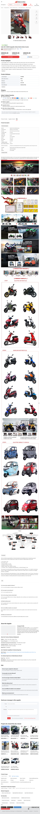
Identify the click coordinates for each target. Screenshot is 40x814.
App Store (4, 807)
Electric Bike (22, 780)
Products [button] (10, 4)
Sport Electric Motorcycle (29, 792)
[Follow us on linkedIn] (28, 808)
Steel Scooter (13, 800)
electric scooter (3, 780)
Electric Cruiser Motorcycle (6, 792)
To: (6, 706)
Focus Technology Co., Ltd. (13, 811)
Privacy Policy (36, 811)
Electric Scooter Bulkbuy (20, 802)
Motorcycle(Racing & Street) (34, 778)
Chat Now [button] (30, 56)
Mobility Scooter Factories (26, 797)
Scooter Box (20, 800)
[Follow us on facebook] (32, 807)
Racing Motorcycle (28, 652)
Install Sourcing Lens (6, 808)
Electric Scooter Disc (27, 800)
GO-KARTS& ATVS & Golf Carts (15, 782)
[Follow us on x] (33, 807)
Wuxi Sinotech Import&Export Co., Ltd (10, 48)
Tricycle (4, 653)
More (2, 804)
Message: (5, 709)
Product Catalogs (16, 776)
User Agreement (25, 811)
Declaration (31, 811)
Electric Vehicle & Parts (13, 7)
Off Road (12, 780)
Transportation (6, 7)
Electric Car (34, 652)
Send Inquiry (10, 56)
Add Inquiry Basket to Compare (20, 40)
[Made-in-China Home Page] (20, 2)
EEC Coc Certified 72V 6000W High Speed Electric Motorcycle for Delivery (15, 752)
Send (9, 718)
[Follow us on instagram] (35, 807)
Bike (30, 782)
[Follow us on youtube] (36, 807)
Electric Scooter (28, 7)
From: (6, 703)
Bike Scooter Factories (5, 797)
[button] (1, 1)
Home (2, 7)
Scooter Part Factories (5, 800)
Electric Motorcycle (22, 7)
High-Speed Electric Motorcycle (18, 792)
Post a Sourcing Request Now (30, 718)
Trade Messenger (17, 807)
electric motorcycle (14, 778)
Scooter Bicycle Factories (15, 797)
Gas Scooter (22, 652)
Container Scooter (5, 802)
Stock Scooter (12, 802)
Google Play (10, 807)
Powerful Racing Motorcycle (24, 782)
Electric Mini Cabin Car (4, 782)
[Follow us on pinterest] (38, 807)
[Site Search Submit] (25, 5)
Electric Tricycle (22, 778)
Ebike (2, 653)
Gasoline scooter (3, 778)
